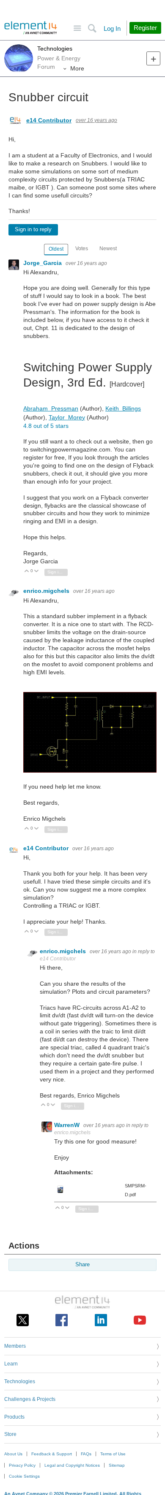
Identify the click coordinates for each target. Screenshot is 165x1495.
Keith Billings (123, 408)
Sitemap (117, 1465)
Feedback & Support (51, 1454)
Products (14, 1416)
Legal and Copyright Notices (72, 1465)
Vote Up (26, 571)
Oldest (56, 249)
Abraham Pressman (50, 408)
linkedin (101, 1320)
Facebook (61, 1320)
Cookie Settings (24, 1476)
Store (10, 1434)
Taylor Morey (67, 417)
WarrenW (67, 1125)
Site (77, 28)
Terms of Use (113, 1454)
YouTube (140, 1320)
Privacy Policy (22, 1465)
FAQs (86, 1454)
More (77, 68)
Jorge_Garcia (43, 263)
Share (82, 1265)
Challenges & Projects (29, 1399)
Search (92, 28)
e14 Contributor (49, 120)
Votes (81, 248)
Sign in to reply (33, 229)
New (153, 58)
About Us (13, 1454)
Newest (108, 248)
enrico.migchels (47, 590)
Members (15, 1346)
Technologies (54, 48)
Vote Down (36, 571)
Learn (11, 1363)
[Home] (30, 28)
